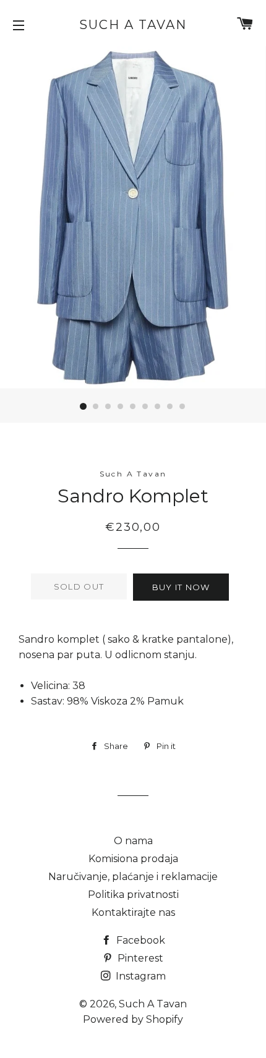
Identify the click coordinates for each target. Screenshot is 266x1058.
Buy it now (181, 587)
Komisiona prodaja (133, 859)
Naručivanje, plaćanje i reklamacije (133, 876)
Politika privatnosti (133, 894)
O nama (133, 841)
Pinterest (139, 958)
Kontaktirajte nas (133, 912)
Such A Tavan (133, 24)
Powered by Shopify (133, 1019)
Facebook (139, 940)
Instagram (139, 976)
